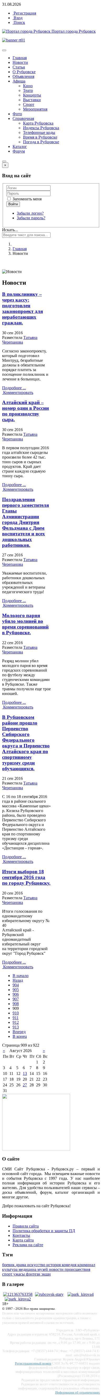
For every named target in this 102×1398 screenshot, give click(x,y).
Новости (20, 62)
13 (25, 1073)
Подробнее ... (14, 388)
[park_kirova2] (18, 1299)
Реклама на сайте (28, 1245)
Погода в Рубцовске (41, 142)
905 (16, 989)
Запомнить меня (27, 199)
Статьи (19, 67)
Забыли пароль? (31, 218)
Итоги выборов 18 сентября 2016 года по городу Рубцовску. (26, 877)
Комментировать (17, 392)
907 (16, 999)
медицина (28, 1269)
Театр (28, 90)
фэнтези (33, 1274)
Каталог (20, 146)
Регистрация (24, 13)
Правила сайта (26, 1226)
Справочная (23, 118)
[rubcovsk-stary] (49, 1294)
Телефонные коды (39, 132)
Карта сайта (23, 1240)
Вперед (19, 1031)
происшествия (77, 1269)
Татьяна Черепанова (19, 339)
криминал (86, 1265)
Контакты (21, 1235)
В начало (21, 975)
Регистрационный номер (33, 1363)
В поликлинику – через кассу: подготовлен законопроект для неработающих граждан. (22, 308)
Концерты (32, 95)
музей (43, 1269)
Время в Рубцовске (40, 137)
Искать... (10, 230)
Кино (28, 86)
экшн (46, 1274)
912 (16, 1022)
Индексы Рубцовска (41, 128)
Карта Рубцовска (38, 123)
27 (25, 1085)
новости (57, 1269)
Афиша (19, 81)
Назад (18, 980)
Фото (17, 114)
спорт (7, 1274)
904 (16, 985)
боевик (9, 1265)
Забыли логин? (30, 213)
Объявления (23, 76)
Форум (19, 151)
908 (16, 1003)
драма (21, 1265)
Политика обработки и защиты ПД (44, 1231)
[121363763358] (17, 1294)
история (54, 1265)
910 (16, 1013)
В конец (20, 1036)
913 (16, 1027)
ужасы (19, 1274)
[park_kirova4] (80, 1294)
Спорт (28, 104)
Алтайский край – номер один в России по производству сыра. (25, 411)
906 (16, 994)
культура (10, 1269)
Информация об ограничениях (77, 1392)
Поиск (19, 22)
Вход (17, 18)
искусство (36, 1265)
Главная (20, 58)
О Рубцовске (24, 72)
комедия (69, 1265)
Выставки (32, 100)
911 (16, 1017)
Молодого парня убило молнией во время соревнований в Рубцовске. (25, 624)
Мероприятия (35, 109)
